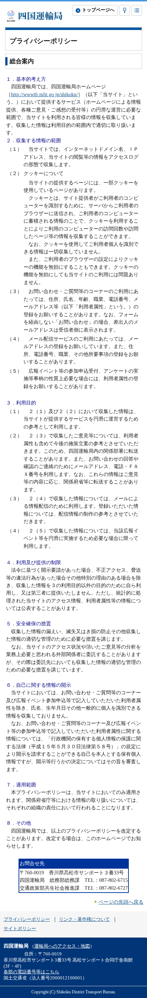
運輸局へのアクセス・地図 (62, 946)
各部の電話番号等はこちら (31, 971)
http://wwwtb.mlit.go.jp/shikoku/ (44, 94)
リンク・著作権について (84, 919)
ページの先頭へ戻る (120, 902)
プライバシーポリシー (27, 919)
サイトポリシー (20, 928)
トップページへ (98, 10)
